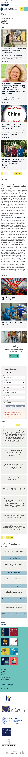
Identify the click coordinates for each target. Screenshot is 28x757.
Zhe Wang (8, 269)
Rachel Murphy (20, 244)
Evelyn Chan (4, 266)
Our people (13, 356)
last (20, 173)
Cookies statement (5, 679)
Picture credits (4, 674)
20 (12, 173)
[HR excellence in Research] (8, 699)
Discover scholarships (13, 558)
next (16, 173)
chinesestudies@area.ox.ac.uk (17, 270)
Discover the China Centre (13, 572)
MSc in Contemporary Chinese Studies (16, 217)
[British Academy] (12, 721)
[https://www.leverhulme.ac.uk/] (9, 743)
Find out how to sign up (13, 586)
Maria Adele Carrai (13, 249)
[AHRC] (14, 709)
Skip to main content (5, 2)
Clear (18, 425)
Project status (4, 424)
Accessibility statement (6, 676)
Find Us (3, 622)
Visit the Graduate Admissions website (14, 614)
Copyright (3, 673)
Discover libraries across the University (14, 599)
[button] (26, 5)
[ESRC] (6, 732)
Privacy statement (5, 677)
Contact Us (3, 624)
